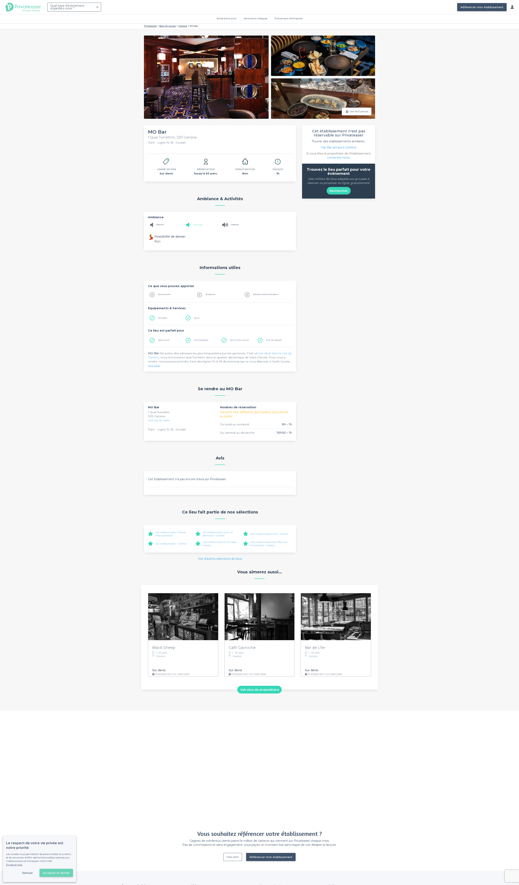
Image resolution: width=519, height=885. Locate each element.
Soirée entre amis (226, 18)
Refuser (27, 872)
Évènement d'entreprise (288, 18)
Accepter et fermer (56, 872)
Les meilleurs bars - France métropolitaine (170, 534)
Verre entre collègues (255, 18)
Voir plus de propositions (259, 690)
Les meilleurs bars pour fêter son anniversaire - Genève (268, 543)
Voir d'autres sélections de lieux (220, 559)
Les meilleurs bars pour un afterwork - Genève (218, 534)
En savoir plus (14, 864)
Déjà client (233, 856)
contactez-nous (338, 157)
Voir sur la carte (158, 420)
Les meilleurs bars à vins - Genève (269, 533)
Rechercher (338, 191)
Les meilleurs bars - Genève (170, 543)
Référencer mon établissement (481, 7)
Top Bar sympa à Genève (338, 147)
